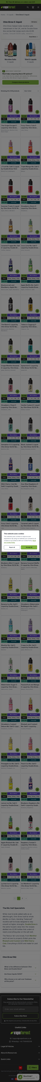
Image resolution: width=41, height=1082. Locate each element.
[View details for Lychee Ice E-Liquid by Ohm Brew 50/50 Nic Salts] (10, 863)
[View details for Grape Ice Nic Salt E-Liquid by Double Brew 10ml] (30, 625)
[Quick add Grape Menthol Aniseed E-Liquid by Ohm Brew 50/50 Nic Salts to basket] (17, 352)
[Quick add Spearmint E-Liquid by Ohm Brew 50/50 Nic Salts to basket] (37, 352)
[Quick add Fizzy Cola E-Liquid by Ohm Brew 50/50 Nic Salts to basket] (17, 510)
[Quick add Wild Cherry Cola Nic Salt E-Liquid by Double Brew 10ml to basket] (17, 470)
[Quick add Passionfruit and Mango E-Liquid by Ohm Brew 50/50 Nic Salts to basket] (37, 671)
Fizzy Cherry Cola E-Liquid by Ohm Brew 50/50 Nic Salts (29, 127)
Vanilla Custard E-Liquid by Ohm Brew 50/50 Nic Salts (30, 407)
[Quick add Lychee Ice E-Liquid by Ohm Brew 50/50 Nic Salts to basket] (17, 870)
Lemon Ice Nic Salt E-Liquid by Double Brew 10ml (9, 805)
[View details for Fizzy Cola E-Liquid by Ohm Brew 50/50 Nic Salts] (10, 503)
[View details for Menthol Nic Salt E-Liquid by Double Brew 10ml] (10, 625)
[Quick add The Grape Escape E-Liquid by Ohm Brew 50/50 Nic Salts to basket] (17, 112)
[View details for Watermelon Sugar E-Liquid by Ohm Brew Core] (10, 664)
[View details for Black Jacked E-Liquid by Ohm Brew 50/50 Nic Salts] (30, 424)
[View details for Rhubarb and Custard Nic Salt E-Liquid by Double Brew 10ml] (30, 704)
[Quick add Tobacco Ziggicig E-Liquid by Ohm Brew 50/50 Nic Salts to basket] (37, 311)
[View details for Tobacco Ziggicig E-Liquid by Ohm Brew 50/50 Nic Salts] (30, 304)
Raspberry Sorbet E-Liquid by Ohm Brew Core (28, 845)
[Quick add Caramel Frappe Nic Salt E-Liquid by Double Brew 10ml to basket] (17, 232)
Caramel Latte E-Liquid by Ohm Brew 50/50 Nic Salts (30, 525)
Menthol (33, 936)
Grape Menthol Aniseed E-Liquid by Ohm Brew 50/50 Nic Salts (10, 368)
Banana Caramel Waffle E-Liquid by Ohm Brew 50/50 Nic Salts (30, 565)
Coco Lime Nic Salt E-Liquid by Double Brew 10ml (29, 248)
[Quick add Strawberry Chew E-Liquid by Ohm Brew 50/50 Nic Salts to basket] (17, 391)
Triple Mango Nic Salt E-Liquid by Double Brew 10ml (30, 169)
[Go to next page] (26, 898)
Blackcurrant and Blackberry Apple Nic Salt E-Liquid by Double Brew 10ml (10, 288)
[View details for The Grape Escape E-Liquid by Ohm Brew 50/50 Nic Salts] (10, 105)
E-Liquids (10, 15)
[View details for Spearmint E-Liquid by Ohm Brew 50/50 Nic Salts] (30, 345)
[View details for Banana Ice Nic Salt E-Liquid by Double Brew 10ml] (10, 584)
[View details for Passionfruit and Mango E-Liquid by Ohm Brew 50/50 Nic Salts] (30, 664)
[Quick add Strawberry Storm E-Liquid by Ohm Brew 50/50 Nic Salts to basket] (37, 192)
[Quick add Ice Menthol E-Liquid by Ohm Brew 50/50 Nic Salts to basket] (37, 870)
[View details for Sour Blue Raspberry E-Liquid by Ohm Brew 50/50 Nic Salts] (30, 464)
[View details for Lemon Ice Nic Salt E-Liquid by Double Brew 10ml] (10, 783)
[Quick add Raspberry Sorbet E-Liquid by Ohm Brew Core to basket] (37, 829)
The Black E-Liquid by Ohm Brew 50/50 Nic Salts (9, 327)
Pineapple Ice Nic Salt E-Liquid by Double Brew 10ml (10, 766)
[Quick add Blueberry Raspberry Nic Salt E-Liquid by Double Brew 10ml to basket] (37, 789)
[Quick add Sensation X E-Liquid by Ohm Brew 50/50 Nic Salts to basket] (17, 431)
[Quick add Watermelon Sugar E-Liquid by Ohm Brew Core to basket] (17, 671)
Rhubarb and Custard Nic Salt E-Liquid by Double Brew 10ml (29, 726)
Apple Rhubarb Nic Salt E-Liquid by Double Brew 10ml (10, 845)
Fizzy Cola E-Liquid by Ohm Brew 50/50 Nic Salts (9, 525)
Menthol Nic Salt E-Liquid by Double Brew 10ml (9, 647)
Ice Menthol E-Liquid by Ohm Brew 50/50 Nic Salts (30, 886)
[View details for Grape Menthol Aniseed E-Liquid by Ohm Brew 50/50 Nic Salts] (10, 345)
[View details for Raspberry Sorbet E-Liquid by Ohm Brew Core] (30, 822)
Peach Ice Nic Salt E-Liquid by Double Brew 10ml (29, 766)
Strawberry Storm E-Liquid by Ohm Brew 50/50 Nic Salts (29, 208)
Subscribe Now (20, 1016)
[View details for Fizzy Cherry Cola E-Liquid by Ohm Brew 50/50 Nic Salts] (30, 105)
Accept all (29, 547)
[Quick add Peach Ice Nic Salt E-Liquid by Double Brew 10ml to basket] (37, 750)
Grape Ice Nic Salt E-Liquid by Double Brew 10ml (29, 647)
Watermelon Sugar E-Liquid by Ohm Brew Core (9, 687)
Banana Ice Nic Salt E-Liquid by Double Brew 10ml (9, 606)
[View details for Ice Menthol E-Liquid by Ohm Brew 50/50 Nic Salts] (30, 863)
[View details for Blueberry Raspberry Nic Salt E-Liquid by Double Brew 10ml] (30, 783)
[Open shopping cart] (33, 7)
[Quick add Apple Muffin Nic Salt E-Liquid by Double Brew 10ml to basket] (37, 271)
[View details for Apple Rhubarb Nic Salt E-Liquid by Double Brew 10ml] (10, 822)
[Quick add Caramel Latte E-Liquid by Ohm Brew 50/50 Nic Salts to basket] (37, 510)
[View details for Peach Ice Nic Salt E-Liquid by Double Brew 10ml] (30, 743)
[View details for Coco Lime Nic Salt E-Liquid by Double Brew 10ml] (30, 225)
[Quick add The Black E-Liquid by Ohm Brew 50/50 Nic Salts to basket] (17, 311)
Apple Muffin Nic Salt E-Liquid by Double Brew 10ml (30, 287)
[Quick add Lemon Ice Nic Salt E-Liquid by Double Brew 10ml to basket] (17, 789)
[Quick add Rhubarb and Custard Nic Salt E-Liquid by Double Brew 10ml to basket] (37, 710)
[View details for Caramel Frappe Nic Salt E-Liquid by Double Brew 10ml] (10, 225)
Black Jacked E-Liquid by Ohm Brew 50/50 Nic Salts (30, 447)
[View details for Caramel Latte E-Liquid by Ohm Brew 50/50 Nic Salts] (30, 503)
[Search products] (28, 7)
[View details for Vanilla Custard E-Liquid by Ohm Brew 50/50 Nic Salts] (30, 385)
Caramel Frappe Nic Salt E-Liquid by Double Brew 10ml (10, 248)
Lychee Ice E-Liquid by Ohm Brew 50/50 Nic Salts (10, 886)
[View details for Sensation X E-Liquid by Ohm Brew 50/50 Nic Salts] (10, 424)
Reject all (12, 547)
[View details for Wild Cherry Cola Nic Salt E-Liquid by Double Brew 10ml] (10, 464)
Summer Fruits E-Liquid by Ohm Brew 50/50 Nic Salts (10, 208)
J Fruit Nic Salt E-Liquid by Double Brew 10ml (10, 168)
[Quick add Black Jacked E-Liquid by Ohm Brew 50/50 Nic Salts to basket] (37, 431)
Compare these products (20, 82)
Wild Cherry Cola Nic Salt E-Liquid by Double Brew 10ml (10, 486)
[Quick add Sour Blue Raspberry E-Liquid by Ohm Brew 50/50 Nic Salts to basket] (37, 470)
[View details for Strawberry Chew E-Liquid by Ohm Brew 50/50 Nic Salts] (10, 385)
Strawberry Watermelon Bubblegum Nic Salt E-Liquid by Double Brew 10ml (30, 607)
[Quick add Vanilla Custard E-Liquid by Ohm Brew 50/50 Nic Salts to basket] (37, 391)
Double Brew (30, 924)
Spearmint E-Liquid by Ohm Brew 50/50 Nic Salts (29, 368)
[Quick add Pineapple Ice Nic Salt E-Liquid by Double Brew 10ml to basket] (17, 750)
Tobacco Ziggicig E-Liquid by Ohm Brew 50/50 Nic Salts (29, 327)
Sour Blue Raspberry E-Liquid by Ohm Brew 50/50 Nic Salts (30, 486)
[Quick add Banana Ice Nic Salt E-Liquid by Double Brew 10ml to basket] (17, 590)
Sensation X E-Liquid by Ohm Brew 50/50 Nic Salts (10, 447)
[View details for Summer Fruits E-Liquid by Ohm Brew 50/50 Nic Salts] (10, 186)
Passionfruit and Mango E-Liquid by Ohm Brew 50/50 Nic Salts (30, 687)
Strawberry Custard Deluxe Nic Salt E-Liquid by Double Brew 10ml (10, 726)
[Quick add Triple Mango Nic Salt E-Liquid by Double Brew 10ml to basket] (37, 153)
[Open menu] (38, 7)
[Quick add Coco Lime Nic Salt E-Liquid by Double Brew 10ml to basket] (37, 232)
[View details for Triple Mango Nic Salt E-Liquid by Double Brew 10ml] (30, 146)
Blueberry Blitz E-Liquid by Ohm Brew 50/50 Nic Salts (10, 565)
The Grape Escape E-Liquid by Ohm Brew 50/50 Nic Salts (9, 127)
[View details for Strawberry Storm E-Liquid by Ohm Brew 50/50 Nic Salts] (30, 186)
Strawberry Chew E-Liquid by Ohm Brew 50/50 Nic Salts (9, 407)
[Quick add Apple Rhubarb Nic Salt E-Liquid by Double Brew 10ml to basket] (17, 829)
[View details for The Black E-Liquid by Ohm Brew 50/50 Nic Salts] (10, 304)
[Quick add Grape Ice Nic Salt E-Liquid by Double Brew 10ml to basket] (37, 632)
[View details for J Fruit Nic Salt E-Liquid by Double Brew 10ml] (10, 146)
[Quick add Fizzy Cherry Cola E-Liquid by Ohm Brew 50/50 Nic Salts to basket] (37, 112)
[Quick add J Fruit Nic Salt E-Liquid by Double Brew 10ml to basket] (17, 153)
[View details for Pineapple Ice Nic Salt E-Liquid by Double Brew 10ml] (10, 743)
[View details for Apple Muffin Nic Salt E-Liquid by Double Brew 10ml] (30, 265)
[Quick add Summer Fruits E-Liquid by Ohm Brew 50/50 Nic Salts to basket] (17, 192)
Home (3, 15)
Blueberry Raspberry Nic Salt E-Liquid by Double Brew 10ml (30, 805)
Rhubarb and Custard (11, 941)
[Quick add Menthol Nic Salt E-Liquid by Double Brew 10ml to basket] (17, 632)
